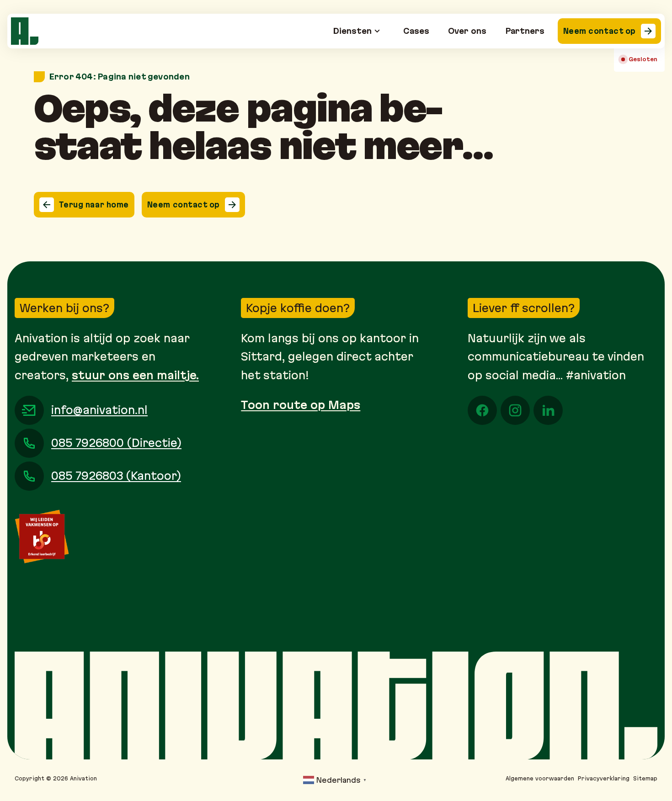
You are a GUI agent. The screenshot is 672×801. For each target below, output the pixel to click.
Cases (416, 31)
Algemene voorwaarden (540, 778)
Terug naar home (94, 204)
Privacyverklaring (603, 778)
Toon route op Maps (300, 405)
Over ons (467, 31)
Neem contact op (599, 31)
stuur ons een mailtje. (135, 375)
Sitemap (645, 778)
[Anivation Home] (24, 31)
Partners (525, 31)
